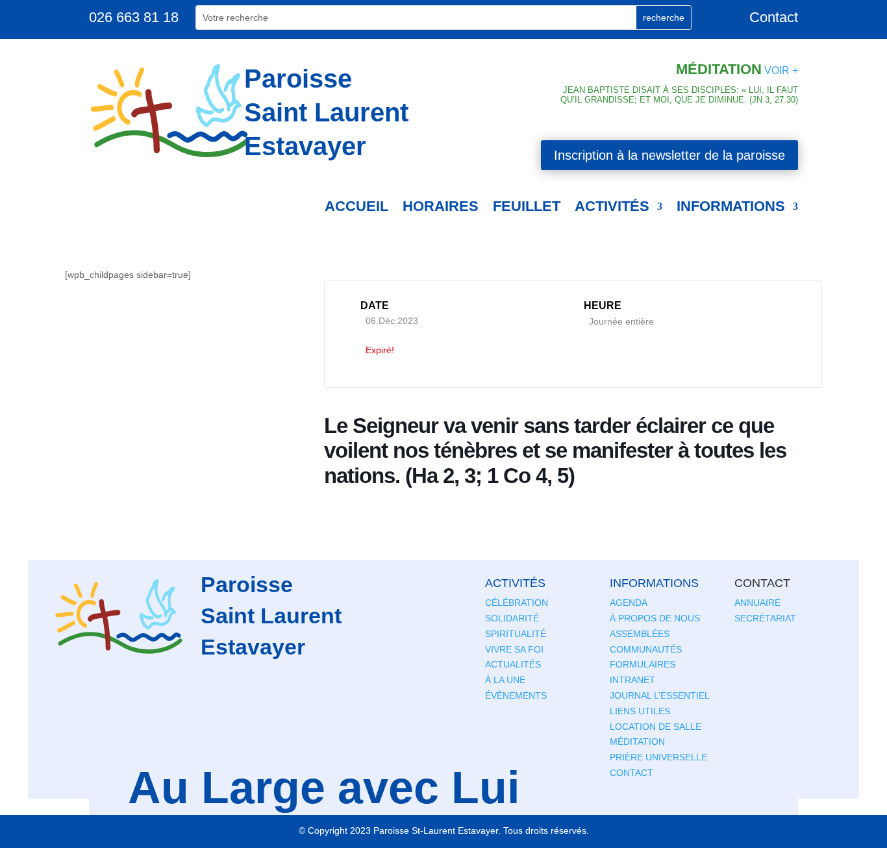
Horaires (441, 206)
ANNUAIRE (757, 602)
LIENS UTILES (640, 711)
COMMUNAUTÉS (646, 649)
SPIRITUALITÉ (515, 634)
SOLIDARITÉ (512, 618)
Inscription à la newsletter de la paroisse (669, 155)
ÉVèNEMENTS (516, 695)
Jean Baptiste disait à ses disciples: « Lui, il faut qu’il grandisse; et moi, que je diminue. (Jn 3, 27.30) (679, 95)
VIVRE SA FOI (514, 649)
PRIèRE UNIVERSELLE (658, 757)
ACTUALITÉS (513, 664)
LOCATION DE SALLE (655, 726)
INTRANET (632, 680)
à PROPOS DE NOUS (655, 618)
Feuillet (526, 206)
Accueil (356, 206)
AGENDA (628, 602)
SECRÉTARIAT (765, 618)
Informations (731, 206)
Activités (612, 206)
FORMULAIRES (642, 664)
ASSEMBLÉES (639, 634)
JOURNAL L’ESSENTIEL (660, 695)
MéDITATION (637, 741)
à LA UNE (505, 680)
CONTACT (631, 772)
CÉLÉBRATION (516, 602)
